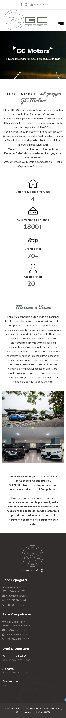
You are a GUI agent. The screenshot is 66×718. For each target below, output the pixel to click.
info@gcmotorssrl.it (16, 595)
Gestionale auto (24, 712)
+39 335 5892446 (16, 634)
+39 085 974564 (15, 604)
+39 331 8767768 (16, 600)
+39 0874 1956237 (16, 639)
